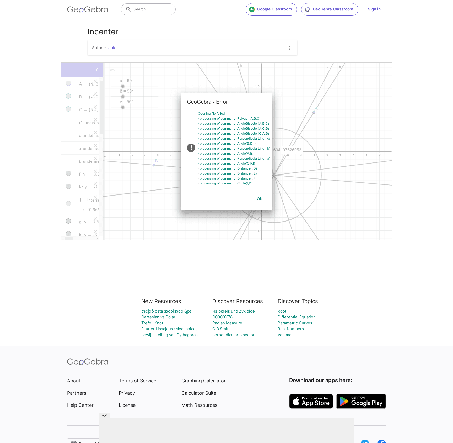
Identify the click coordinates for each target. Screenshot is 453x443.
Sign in (374, 9)
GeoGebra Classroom (333, 9)
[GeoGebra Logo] (87, 9)
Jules (113, 47)
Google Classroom (274, 9)
